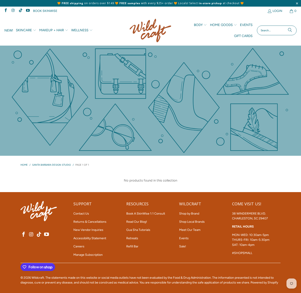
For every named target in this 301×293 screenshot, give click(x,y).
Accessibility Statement (89, 238)
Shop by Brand (189, 213)
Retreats (132, 238)
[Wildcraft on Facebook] (5, 11)
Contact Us (81, 213)
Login (277, 11)
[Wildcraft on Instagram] (13, 11)
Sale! (182, 246)
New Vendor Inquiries (88, 230)
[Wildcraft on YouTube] (28, 11)
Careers (78, 246)
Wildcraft (38, 278)
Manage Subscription (88, 255)
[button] (26, 30)
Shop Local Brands (192, 222)
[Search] (290, 30)
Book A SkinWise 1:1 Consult (145, 213)
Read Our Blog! (136, 222)
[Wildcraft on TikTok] (20, 11)
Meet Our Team (190, 230)
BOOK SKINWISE (45, 11)
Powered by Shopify (264, 282)
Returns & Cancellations (89, 222)
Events (184, 238)
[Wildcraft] (150, 30)
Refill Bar (132, 246)
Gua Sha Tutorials (138, 230)
